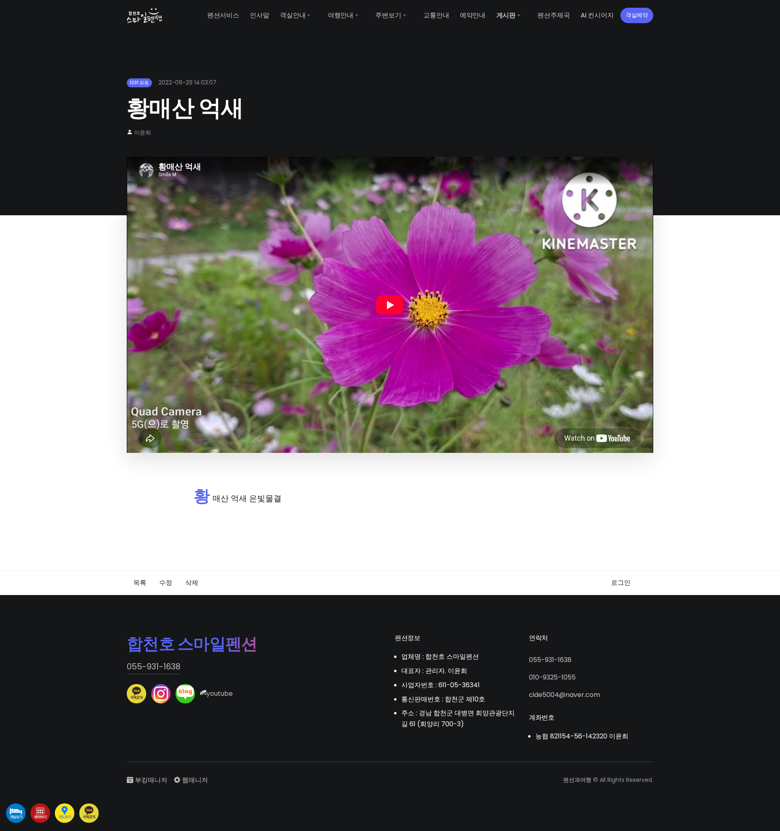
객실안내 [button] (293, 15)
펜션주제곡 (553, 15)
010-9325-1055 (552, 677)
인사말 (259, 15)
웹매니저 (194, 780)
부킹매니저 (150, 780)
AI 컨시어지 (597, 15)
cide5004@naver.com (564, 694)
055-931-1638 (153, 666)
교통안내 (436, 15)
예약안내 (472, 15)
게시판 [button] (506, 15)
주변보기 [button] (388, 15)
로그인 (620, 582)
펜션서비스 (223, 15)
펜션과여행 (577, 780)
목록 (139, 582)
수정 (165, 582)
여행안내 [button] (340, 15)
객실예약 (637, 15)
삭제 (191, 582)
